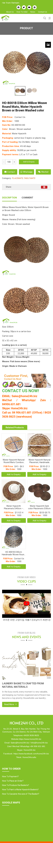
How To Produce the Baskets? (15, 785)
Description (9, 197)
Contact (11, 171)
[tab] (9, 197)
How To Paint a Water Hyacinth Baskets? (20, 789)
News (32, 12)
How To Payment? (10, 776)
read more (9, 704)
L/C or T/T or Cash (28, 154)
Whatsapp (28, 171)
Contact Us (42, 12)
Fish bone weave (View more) (24, 361)
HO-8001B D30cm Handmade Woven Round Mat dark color (13, 553)
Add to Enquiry (28, 162)
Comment (27, 197)
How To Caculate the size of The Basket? (20, 794)
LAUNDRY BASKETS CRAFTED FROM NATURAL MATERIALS (23, 685)
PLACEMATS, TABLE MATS (23, 178)
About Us (10, 12)
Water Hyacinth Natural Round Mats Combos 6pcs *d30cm (13, 461)
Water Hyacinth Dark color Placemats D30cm (39, 507)
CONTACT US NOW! (20, 390)
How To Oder (22, 12)
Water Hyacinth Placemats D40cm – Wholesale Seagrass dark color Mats (13, 507)
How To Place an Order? (12, 781)
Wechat (44, 171)
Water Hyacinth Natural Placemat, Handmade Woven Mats (39, 461)
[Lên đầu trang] (47, 836)
